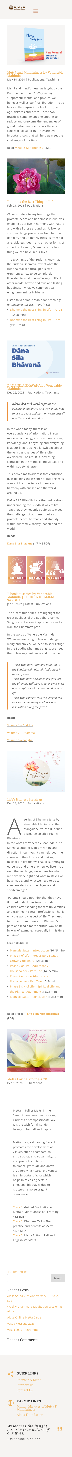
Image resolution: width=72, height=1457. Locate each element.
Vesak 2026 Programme (22, 1330)
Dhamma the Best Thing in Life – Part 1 (36, 309)
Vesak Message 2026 (21, 1323)
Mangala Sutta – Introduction (30, 950)
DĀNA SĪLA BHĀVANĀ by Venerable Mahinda (34, 387)
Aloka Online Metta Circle (24, 1317)
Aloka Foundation (30, 1414)
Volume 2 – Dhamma (21, 733)
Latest (29, 604)
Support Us (25, 1385)
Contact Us (25, 1390)
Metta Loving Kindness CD (27, 1079)
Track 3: (18, 1235)
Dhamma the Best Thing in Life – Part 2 (36, 320)
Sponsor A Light (29, 1380)
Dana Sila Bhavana (20, 543)
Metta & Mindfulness (29, 148)
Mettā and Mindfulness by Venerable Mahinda (35, 74)
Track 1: (18, 1207)
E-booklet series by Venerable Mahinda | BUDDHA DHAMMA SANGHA (30, 597)
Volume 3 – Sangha (20, 740)
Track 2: (18, 1221)
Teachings (53, 79)
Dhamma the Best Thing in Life (30, 201)
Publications (36, 79)
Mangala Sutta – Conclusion (29, 997)
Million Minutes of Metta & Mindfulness (37, 1408)
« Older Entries (17, 1272)
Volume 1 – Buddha (20, 725)
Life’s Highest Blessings (24, 799)
